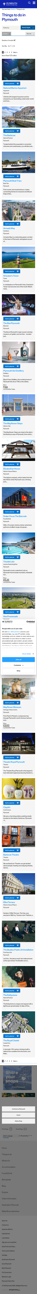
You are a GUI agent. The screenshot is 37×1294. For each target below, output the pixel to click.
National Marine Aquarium (14, 88)
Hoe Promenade (10, 616)
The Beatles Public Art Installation (18, 949)
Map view (29, 33)
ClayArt (6, 807)
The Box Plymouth (11, 323)
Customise (17, 665)
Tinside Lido (8, 561)
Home (13, 9)
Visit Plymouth (18, 1103)
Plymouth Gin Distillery (13, 370)
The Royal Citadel (11, 1040)
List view (5, 33)
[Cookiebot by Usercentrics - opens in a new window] (26, 622)
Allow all (18, 659)
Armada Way (9, 228)
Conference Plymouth (18, 1109)
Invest (18, 1115)
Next (14, 52)
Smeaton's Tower (11, 275)
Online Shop (18, 1121)
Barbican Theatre (11, 854)
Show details (26, 654)
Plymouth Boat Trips (12, 180)
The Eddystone (10, 995)
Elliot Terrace (9, 902)
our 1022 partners (14, 631)
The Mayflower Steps (13, 423)
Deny (18, 671)
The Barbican (9, 135)
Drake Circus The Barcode (15, 516)
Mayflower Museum (12, 707)
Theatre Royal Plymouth (14, 762)
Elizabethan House (11, 468)
